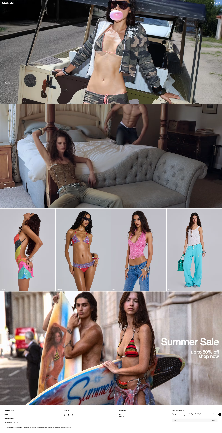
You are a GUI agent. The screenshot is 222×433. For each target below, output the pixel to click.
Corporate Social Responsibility (54, 427)
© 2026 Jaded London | (12, 427)
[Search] (212, 3)
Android (122, 416)
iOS (121, 414)
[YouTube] (68, 415)
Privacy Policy (26, 427)
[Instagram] (64, 415)
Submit (213, 420)
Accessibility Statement (42, 427)
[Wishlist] (214, 3)
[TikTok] (72, 415)
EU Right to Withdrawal (66, 427)
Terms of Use (19, 427)
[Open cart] (217, 3)
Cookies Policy (33, 427)
